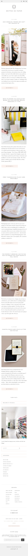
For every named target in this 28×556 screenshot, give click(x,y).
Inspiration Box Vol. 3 (8, 463)
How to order (9, 492)
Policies (7, 496)
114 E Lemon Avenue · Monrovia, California (14, 522)
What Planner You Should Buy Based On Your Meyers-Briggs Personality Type (14, 100)
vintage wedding (7, 461)
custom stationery (7, 465)
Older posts (14, 397)
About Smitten (9, 490)
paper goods (6, 467)
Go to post (9, 87)
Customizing (8, 494)
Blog (16, 492)
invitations (5, 459)
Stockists (17, 494)
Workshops (17, 490)
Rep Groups (17, 496)
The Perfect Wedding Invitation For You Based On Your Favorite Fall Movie (14, 255)
